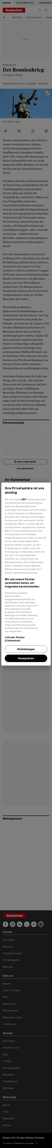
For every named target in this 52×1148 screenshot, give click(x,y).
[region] (26, 574)
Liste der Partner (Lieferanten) (15, 639)
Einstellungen (26, 649)
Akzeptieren (26, 658)
